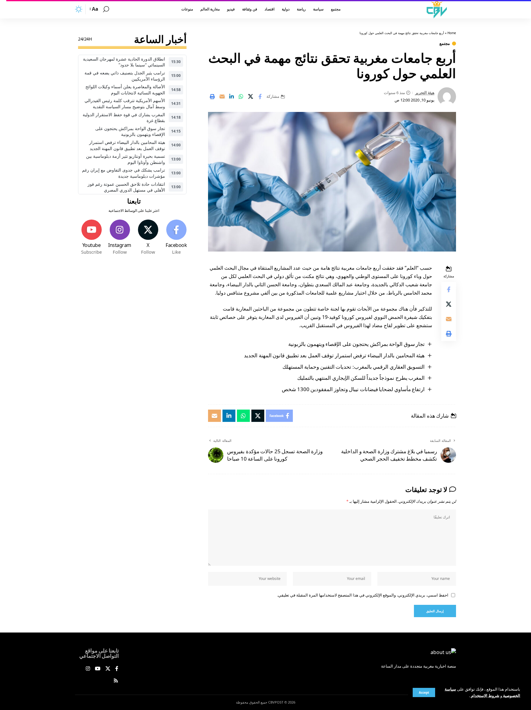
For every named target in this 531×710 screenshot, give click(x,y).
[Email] (222, 96)
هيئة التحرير (425, 92)
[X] (148, 237)
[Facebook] (176, 237)
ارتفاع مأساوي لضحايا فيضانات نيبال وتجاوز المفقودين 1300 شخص (353, 389)
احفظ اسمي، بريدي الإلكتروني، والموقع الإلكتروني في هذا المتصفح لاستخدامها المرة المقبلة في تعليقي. (362, 595)
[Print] (212, 96)
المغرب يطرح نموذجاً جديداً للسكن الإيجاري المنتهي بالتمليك (361, 377)
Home (451, 33)
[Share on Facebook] (260, 96)
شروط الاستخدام (484, 695)
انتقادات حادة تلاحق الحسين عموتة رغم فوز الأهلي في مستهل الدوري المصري (126, 187)
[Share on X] (250, 96)
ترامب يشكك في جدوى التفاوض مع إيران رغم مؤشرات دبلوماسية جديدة (123, 173)
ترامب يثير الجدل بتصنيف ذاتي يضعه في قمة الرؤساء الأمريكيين (125, 76)
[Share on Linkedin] (231, 96)
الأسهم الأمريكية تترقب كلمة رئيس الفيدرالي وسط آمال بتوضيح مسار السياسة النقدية (125, 104)
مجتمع (444, 44)
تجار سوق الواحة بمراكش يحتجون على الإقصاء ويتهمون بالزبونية (356, 343)
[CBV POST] (436, 9)
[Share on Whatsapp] (241, 96)
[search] (106, 9)
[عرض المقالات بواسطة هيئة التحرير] (447, 96)
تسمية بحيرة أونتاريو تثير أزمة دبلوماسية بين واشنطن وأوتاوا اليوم (125, 159)
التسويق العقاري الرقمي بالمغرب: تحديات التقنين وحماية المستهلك (353, 366)
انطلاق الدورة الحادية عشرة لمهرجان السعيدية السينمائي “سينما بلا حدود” (124, 62)
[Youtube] (91, 237)
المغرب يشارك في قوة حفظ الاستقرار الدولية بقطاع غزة (124, 118)
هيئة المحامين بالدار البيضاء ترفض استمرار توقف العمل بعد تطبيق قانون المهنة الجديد (334, 355)
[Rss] (115, 680)
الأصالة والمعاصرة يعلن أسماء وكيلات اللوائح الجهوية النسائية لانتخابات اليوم (125, 90)
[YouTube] (97, 668)
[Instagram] (119, 237)
